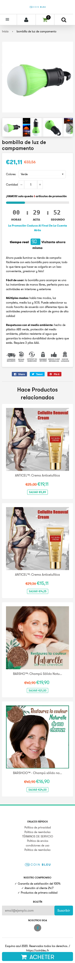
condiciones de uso (37, 845)
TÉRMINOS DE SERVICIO (37, 836)
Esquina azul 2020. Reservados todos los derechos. (36, 946)
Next (69, 127)
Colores (11, 174)
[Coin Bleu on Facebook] (37, 927)
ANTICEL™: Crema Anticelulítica (37, 475)
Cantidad (12, 184)
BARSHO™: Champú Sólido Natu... (37, 674)
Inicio (5, 31)
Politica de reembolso (37, 832)
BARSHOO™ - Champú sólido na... (37, 773)
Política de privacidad (37, 827)
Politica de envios (37, 841)
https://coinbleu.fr (37, 950)
